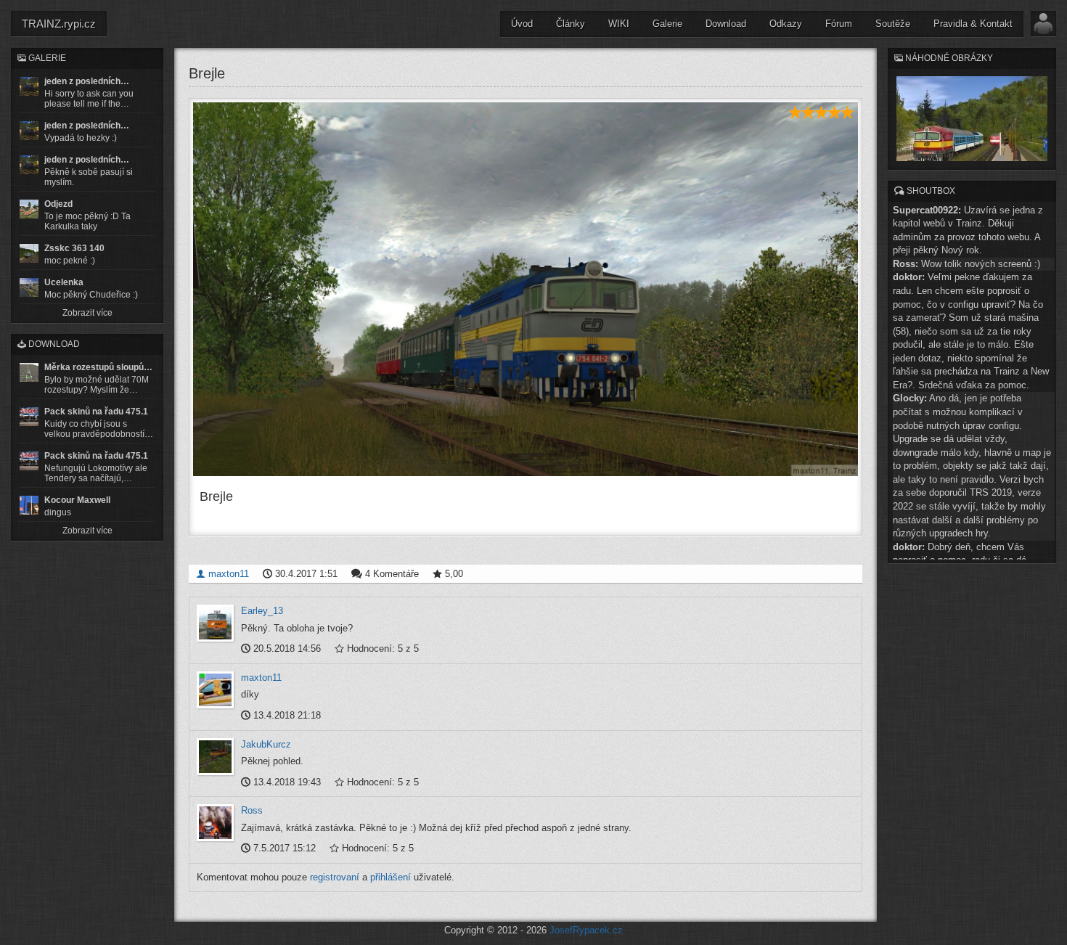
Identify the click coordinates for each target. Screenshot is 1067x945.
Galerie (667, 23)
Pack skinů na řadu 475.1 (96, 411)
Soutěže (892, 23)
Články (570, 23)
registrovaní (334, 877)
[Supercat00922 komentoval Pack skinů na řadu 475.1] (29, 416)
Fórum (838, 23)
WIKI (618, 23)
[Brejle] (525, 289)
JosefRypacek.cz (586, 930)
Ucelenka (63, 282)
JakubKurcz (266, 744)
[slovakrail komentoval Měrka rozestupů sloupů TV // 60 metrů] (29, 372)
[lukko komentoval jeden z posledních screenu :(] (29, 130)
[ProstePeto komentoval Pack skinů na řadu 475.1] (29, 460)
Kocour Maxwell (77, 500)
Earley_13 (262, 610)
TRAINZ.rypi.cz (59, 23)
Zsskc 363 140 (74, 248)
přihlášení (390, 877)
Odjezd (58, 204)
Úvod (522, 23)
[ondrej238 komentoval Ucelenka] (29, 287)
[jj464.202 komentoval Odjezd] (29, 209)
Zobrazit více (87, 312)
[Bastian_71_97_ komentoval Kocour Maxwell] (29, 505)
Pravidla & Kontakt (973, 23)
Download (726, 23)
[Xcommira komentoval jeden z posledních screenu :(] (29, 164)
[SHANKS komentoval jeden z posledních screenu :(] (29, 86)
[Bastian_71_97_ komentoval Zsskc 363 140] (29, 253)
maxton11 (227, 573)
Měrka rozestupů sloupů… (98, 367)
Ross (252, 810)
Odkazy (785, 23)
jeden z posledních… (86, 81)
